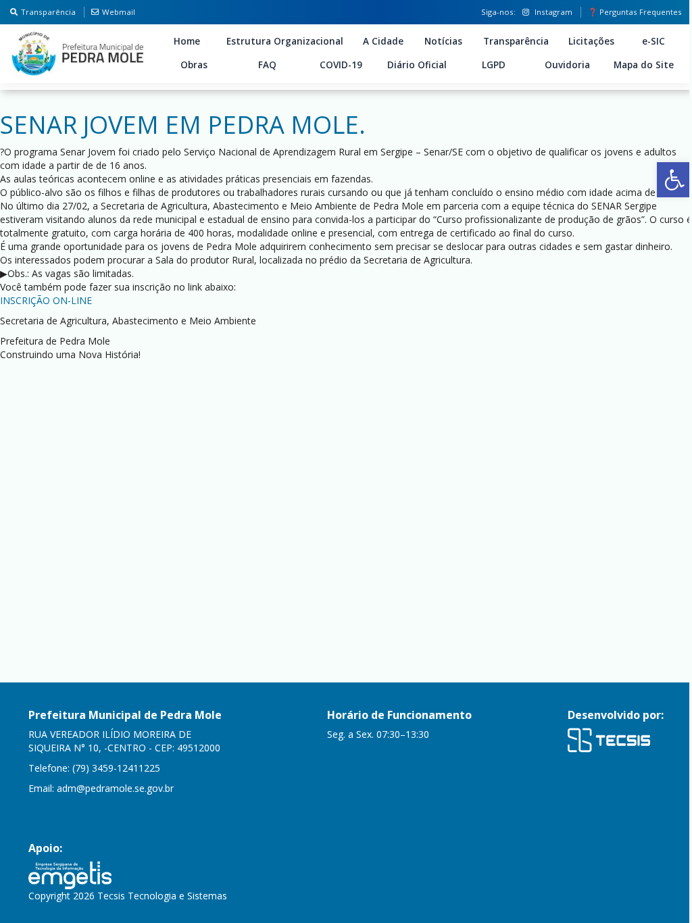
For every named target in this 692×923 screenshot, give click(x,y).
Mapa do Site (644, 65)
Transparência (48, 12)
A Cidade (383, 41)
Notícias (443, 41)
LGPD (493, 65)
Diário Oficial (417, 65)
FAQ (267, 65)
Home (187, 41)
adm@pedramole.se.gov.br (115, 788)
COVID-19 (341, 65)
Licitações (591, 41)
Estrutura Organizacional (284, 41)
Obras (193, 65)
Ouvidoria (567, 65)
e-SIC (653, 41)
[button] (674, 179)
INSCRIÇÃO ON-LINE (46, 300)
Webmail (118, 12)
